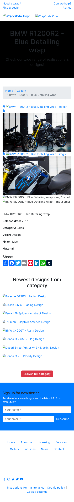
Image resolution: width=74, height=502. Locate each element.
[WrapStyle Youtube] (21, 479)
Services (61, 442)
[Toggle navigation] (66, 16)
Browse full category (37, 374)
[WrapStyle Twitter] (17, 479)
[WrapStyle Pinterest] (13, 479)
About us (26, 442)
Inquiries (30, 449)
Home (9, 90)
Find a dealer (11, 7)
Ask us (67, 7)
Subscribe (62, 419)
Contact (59, 449)
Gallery (21, 90)
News (44, 449)
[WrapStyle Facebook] (4, 479)
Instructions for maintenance (25, 487)
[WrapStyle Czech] (47, 16)
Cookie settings (37, 491)
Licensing (44, 442)
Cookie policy (56, 487)
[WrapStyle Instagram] (8, 479)
